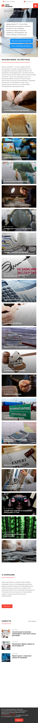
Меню (35, 5)
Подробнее (7, 606)
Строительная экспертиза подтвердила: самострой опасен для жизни (24, 633)
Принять (19, 720)
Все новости (32, 621)
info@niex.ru (30, 1)
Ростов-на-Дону (10, 1)
